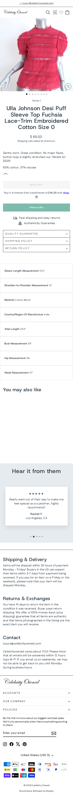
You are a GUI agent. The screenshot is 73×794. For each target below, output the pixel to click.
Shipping (22, 141)
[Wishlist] (61, 12)
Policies (10, 709)
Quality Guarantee (21, 234)
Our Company (14, 701)
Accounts (11, 693)
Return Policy (17, 248)
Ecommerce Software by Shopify (36, 791)
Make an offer (36, 208)
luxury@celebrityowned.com (22, 644)
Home (35, 101)
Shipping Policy (19, 241)
